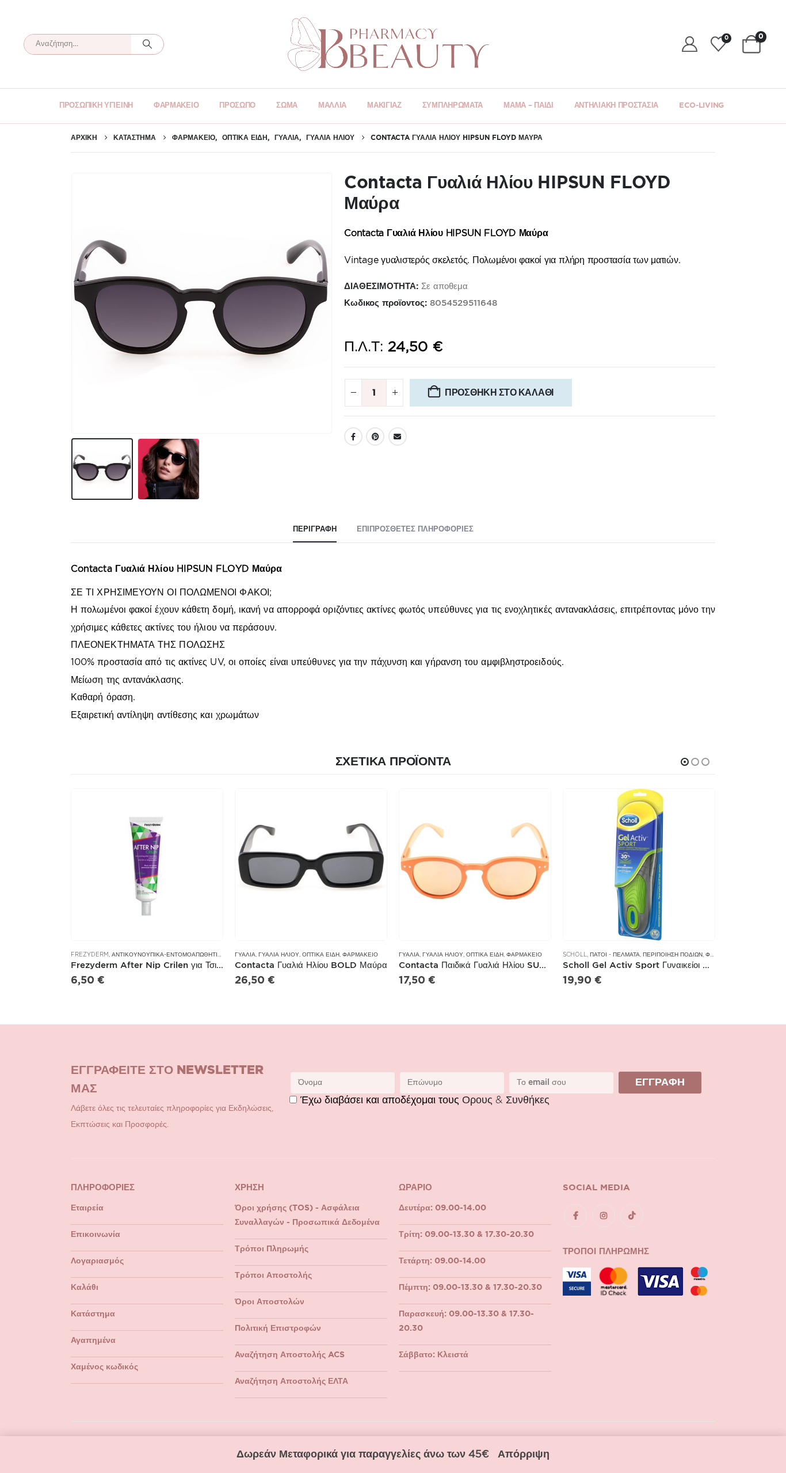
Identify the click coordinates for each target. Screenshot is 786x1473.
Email (397, 436)
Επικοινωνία (95, 1235)
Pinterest (375, 436)
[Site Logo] (388, 44)
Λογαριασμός (97, 1261)
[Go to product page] (147, 864)
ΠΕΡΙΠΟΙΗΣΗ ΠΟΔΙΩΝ (673, 955)
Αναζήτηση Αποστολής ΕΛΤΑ (291, 1381)
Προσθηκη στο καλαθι (499, 392)
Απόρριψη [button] (524, 1454)
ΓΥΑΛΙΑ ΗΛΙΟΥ (278, 955)
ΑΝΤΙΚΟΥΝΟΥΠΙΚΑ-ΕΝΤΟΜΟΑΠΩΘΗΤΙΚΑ (169, 955)
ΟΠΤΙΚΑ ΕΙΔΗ (320, 955)
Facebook (353, 436)
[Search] (147, 44)
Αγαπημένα (93, 1341)
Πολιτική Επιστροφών (278, 1328)
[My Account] (689, 44)
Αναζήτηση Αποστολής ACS (290, 1355)
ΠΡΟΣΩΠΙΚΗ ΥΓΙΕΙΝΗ (96, 105)
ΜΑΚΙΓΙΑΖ (384, 105)
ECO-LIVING (701, 105)
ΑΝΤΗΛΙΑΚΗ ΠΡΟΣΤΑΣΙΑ (616, 105)
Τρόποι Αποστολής (273, 1275)
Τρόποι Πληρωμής (271, 1249)
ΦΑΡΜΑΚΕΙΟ (176, 105)
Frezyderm (90, 955)
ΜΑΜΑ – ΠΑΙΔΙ (528, 105)
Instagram (603, 1215)
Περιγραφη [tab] (315, 529)
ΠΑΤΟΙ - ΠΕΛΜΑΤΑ (615, 955)
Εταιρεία (87, 1208)
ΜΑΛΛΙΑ (332, 105)
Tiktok (631, 1215)
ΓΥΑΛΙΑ (245, 955)
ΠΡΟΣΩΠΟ (237, 105)
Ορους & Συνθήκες (506, 1100)
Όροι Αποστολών (269, 1302)
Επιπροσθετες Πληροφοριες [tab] (415, 529)
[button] (73, 303)
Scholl (575, 955)
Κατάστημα (93, 1314)
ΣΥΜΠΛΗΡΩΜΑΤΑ (452, 105)
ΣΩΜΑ (286, 105)
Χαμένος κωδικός (104, 1367)
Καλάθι (84, 1288)
